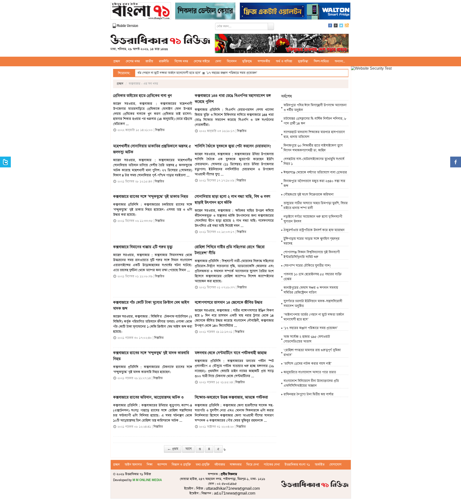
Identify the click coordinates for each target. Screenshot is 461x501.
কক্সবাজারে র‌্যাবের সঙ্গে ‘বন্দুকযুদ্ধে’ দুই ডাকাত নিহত (150, 196)
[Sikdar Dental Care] (205, 11)
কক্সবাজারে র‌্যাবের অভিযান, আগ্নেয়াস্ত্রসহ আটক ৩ (148, 397)
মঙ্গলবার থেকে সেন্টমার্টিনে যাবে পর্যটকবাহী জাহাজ (231, 353)
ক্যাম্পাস (162, 464)
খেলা (218, 61)
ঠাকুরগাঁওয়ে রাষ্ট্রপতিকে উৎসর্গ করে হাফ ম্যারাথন (314, 230)
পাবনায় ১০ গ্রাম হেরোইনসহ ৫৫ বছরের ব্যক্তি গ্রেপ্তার (313, 276)
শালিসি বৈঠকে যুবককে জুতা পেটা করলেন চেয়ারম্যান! (233, 146)
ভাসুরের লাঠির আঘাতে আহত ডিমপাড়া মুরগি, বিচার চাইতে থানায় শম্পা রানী (316, 205)
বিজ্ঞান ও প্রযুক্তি (181, 464)
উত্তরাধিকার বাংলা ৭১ (297, 464)
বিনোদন (232, 61)
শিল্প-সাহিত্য (321, 61)
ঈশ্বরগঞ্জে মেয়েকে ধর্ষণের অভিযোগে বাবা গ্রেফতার (315, 172)
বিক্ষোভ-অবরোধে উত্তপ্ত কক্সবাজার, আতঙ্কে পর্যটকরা (231, 397)
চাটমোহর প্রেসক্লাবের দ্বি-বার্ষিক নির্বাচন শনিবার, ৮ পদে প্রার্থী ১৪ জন (315, 121)
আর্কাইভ (320, 464)
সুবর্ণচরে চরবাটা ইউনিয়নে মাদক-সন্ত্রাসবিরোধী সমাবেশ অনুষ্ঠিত (313, 303)
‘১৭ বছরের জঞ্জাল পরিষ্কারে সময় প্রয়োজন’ (216, 73)
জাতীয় (149, 61)
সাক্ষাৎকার (236, 464)
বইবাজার (219, 464)
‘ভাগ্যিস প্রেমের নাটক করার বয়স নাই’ (308, 363)
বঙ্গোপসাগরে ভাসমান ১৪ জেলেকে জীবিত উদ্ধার (228, 302)
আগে (188, 448)
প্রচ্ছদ (116, 61)
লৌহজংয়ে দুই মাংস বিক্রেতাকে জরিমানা (309, 194)
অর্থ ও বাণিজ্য (284, 61)
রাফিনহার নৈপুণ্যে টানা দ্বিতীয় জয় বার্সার (309, 394)
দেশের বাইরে (202, 61)
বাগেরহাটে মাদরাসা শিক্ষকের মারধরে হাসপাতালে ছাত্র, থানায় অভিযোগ (314, 134)
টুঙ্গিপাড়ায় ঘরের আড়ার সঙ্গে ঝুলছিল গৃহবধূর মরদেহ (312, 241)
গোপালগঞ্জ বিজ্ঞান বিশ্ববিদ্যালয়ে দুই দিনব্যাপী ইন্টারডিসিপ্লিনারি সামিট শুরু (312, 254)
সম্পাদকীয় (264, 61)
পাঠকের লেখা (272, 464)
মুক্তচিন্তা (303, 61)
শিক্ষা (149, 464)
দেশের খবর (133, 61)
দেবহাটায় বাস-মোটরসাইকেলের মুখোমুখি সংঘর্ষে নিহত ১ (314, 161)
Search (271, 26)
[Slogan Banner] (282, 44)
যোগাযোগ (335, 464)
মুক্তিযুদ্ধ (247, 61)
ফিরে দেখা (252, 464)
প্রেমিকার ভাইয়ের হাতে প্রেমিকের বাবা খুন (143, 95)
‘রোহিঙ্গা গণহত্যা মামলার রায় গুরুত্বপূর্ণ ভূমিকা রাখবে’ (312, 352)
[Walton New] (295, 11)
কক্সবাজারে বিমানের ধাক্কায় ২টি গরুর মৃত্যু (143, 247)
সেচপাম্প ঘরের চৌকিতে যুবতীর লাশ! (307, 265)
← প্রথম (172, 448)
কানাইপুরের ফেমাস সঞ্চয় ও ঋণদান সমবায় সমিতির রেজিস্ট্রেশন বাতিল (311, 290)
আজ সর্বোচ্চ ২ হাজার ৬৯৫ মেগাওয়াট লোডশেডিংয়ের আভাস (307, 339)
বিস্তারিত (159, 130)
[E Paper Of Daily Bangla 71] (141, 11)
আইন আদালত (133, 464)
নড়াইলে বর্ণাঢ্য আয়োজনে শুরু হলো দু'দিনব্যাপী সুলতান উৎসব (313, 219)
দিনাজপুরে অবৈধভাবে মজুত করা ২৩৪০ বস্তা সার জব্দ (314, 183)
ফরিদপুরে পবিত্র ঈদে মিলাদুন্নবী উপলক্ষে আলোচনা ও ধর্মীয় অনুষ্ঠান (315, 107)
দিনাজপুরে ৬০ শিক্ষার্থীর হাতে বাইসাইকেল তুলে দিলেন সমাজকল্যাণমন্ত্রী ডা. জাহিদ (313, 148)
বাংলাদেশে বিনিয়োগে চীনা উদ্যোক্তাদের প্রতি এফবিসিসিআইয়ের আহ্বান (311, 383)
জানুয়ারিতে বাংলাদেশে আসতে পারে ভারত (310, 372)
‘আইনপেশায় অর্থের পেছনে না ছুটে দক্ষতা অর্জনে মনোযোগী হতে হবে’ (144, 73)
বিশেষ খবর (181, 61)
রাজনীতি (164, 61)
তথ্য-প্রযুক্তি (203, 464)
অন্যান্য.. (340, 61)
